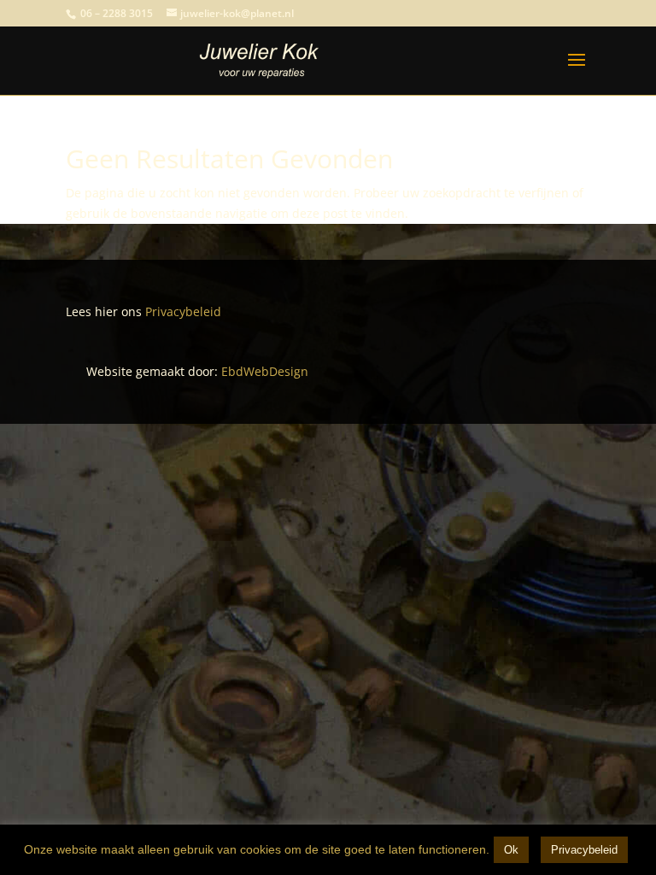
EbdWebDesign (264, 371)
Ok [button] (511, 849)
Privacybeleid (181, 311)
